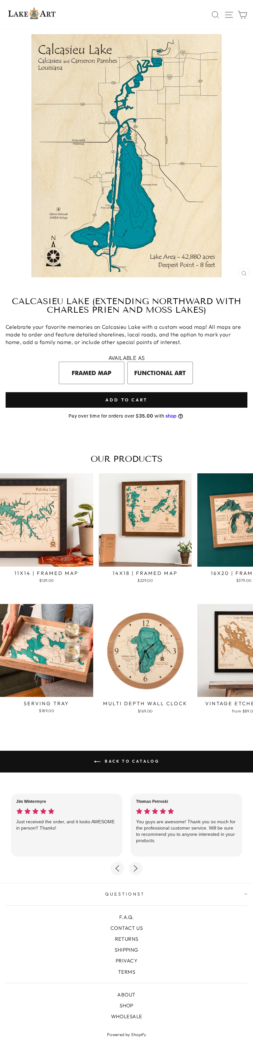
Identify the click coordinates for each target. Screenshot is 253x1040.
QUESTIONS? (125, 894)
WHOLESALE (126, 1016)
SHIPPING (126, 950)
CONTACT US (126, 928)
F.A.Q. (126, 917)
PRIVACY (126, 961)
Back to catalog (131, 761)
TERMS (126, 972)
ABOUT (126, 995)
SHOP (126, 1005)
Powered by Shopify (126, 1034)
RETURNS (126, 939)
